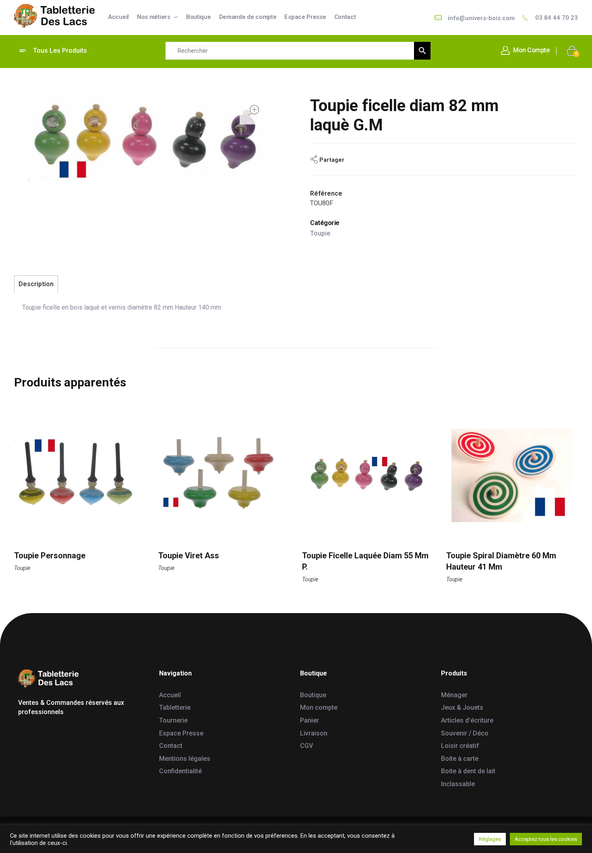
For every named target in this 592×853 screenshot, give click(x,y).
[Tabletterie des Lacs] (54, 16)
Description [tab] (36, 284)
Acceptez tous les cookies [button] (546, 839)
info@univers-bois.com (481, 18)
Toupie (320, 233)
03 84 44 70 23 (556, 17)
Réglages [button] (490, 839)
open (254, 110)
